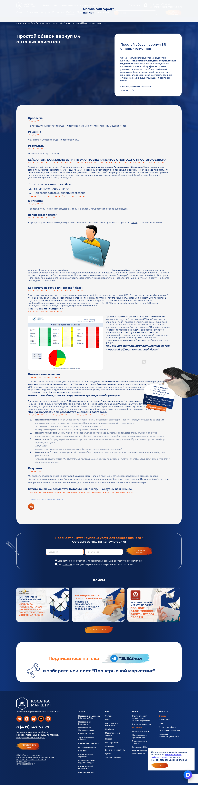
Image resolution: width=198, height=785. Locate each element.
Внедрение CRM (85, 772)
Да (85, 12)
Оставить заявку (140, 551)
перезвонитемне (29, 746)
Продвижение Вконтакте (84, 723)
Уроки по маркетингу (115, 750)
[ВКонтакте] (31, 506)
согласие (67, 564)
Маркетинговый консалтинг (85, 767)
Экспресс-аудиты (113, 757)
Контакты (163, 711)
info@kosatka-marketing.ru (30, 737)
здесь (134, 222)
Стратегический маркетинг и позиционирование (141, 718)
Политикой (137, 561)
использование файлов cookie (166, 756)
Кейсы (135, 711)
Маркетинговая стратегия (85, 755)
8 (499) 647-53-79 (32, 727)
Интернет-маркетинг (142, 724)
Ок (160, 766)
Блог (107, 711)
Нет (91, 12)
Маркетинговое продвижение (139, 736)
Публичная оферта (167, 727)
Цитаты (108, 754)
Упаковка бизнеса (140, 731)
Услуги (81, 711)
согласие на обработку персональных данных (87, 561)
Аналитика (137, 728)
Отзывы (162, 716)
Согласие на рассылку (169, 730)
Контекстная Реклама (88, 743)
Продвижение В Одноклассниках (86, 729)
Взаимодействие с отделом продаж (87, 761)
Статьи (108, 716)
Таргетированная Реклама (86, 738)
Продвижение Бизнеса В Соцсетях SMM (89, 717)
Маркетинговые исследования (139, 752)
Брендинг (82, 751)
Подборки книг (112, 742)
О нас (161, 723)
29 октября (158, 397)
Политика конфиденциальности (31, 759)
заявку (93, 489)
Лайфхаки (109, 729)
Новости (109, 739)
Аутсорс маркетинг (87, 747)
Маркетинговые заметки (112, 734)
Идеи (107, 719)
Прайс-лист (164, 719)
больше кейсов (98, 630)
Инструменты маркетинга (111, 724)
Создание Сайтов (86, 734)
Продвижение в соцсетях (139, 742)
